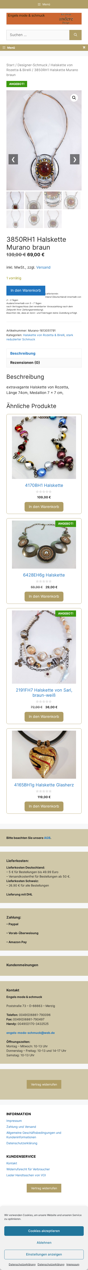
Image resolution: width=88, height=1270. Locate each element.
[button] (74, 98)
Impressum (72, 1264)
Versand (43, 267)
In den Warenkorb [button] (44, 507)
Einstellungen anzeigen (44, 1254)
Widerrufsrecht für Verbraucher (28, 1169)
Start (10, 65)
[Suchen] (75, 35)
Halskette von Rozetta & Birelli (44, 335)
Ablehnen (44, 1243)
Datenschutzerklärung (22, 1264)
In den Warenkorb (26, 290)
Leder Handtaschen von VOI (26, 1175)
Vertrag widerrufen (44, 1084)
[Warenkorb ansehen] (84, 47)
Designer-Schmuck (33, 65)
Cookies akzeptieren (44, 1231)
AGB (47, 838)
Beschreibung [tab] (22, 353)
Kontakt (11, 1163)
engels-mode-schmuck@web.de (30, 1032)
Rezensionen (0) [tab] (25, 362)
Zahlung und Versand (21, 1126)
